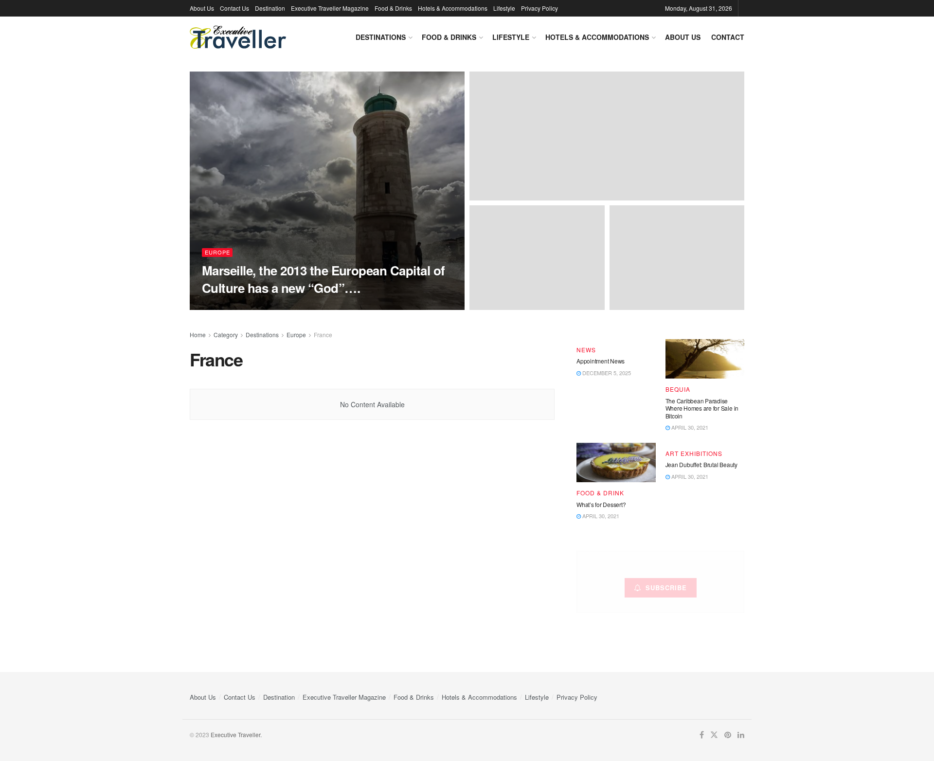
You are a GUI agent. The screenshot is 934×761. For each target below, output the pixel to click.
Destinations (381, 37)
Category (226, 334)
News (586, 350)
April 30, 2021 (689, 427)
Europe (217, 252)
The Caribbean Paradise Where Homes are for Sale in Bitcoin (702, 408)
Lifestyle (504, 8)
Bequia (677, 389)
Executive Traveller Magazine (330, 8)
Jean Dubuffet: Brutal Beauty (701, 464)
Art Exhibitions (693, 453)
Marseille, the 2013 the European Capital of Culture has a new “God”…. (323, 278)
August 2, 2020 (304, 306)
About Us (202, 8)
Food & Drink (600, 493)
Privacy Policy (539, 8)
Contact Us (234, 8)
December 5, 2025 (606, 373)
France (323, 334)
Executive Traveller (241, 306)
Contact (727, 37)
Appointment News (600, 361)
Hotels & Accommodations (452, 8)
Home (198, 334)
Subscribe (666, 587)
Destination (270, 8)
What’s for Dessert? (601, 504)
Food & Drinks (393, 8)
